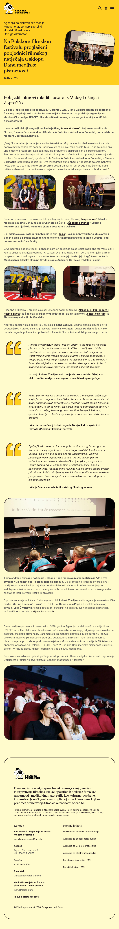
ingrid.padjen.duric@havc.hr (28, 839)
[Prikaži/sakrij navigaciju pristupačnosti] (106, 8)
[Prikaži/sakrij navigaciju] (100, 8)
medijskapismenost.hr (42, 611)
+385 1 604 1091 (22, 864)
